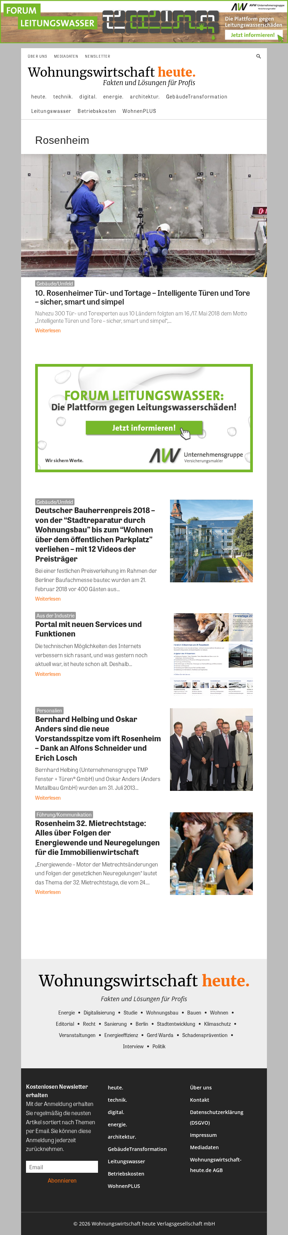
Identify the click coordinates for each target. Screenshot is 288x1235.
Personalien (49, 710)
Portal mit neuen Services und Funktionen (88, 628)
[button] (259, 56)
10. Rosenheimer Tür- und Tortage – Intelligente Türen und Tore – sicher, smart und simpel (142, 297)
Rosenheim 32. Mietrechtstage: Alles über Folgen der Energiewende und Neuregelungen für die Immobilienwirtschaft (97, 837)
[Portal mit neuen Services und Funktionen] (211, 654)
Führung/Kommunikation (64, 814)
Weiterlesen (48, 330)
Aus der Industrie (55, 615)
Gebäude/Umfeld (55, 283)
